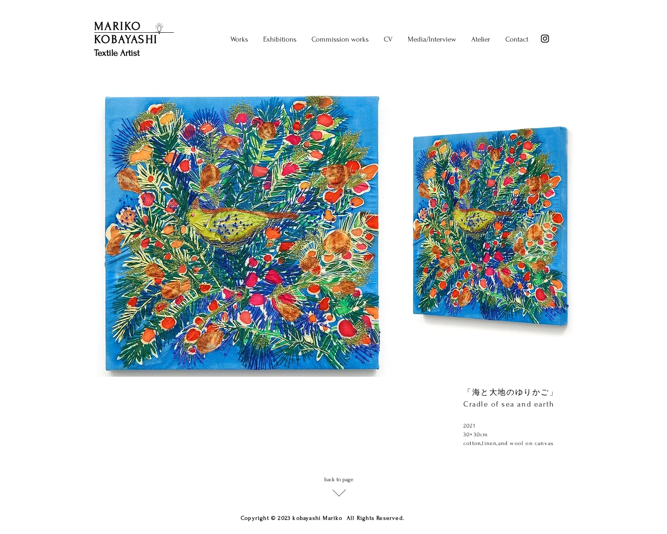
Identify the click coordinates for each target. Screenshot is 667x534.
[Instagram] (545, 38)
